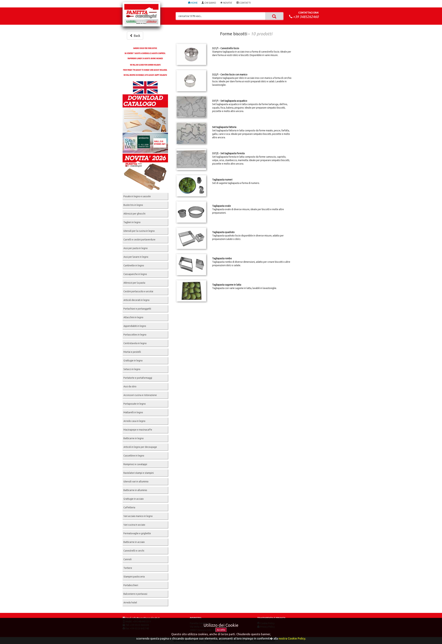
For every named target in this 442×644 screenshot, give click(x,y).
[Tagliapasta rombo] (191, 264)
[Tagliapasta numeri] (191, 185)
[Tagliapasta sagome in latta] (191, 290)
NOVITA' (227, 2)
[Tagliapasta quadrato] (191, 238)
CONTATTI (245, 2)
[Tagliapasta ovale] (191, 212)
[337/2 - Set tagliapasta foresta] (191, 159)
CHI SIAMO (210, 2)
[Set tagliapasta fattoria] (191, 133)
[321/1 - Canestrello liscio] (191, 54)
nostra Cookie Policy (292, 638)
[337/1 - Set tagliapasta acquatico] (191, 107)
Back (136, 35)
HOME (194, 2)
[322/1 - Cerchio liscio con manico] (191, 80)
